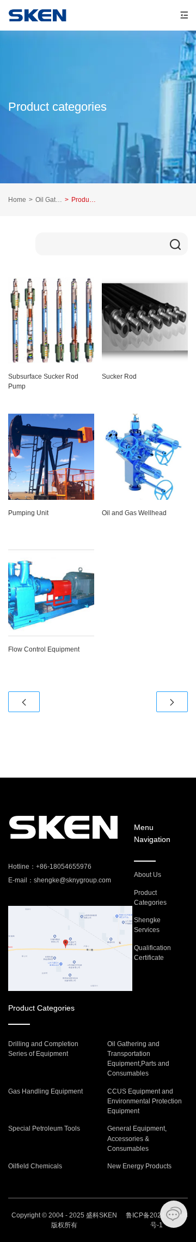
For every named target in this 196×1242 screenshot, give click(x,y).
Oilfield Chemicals (35, 1166)
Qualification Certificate (152, 953)
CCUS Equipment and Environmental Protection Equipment (144, 1101)
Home (17, 200)
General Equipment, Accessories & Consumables (137, 1139)
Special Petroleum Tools (44, 1128)
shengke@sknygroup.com (72, 880)
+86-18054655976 (63, 866)
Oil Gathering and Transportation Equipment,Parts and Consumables (45, 200)
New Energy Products (139, 1166)
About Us (147, 875)
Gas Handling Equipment (45, 1091)
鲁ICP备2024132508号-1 (157, 1220)
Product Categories (150, 897)
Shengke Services (147, 925)
